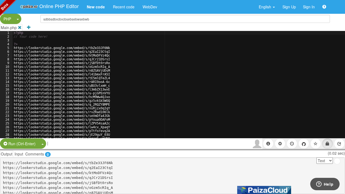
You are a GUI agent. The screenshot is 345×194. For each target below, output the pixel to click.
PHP (7, 19)
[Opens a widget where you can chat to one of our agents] (325, 184)
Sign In (309, 6)
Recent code (123, 6)
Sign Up (289, 6)
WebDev (150, 6)
